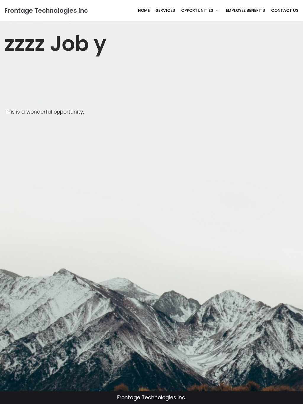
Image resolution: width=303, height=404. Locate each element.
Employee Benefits (245, 10)
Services (165, 10)
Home (144, 10)
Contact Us (285, 10)
